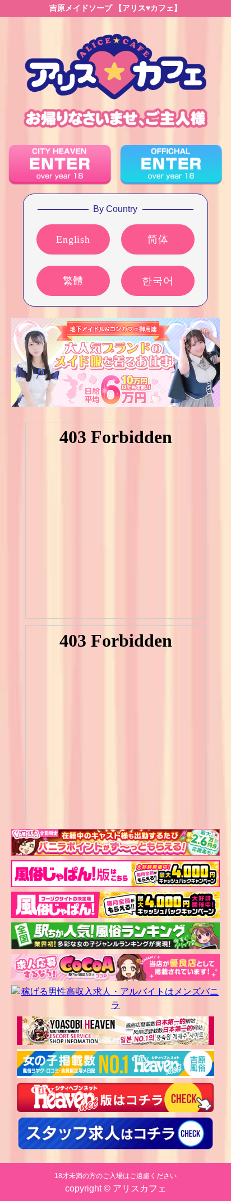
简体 (158, 239)
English (73, 239)
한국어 (157, 280)
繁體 (73, 280)
